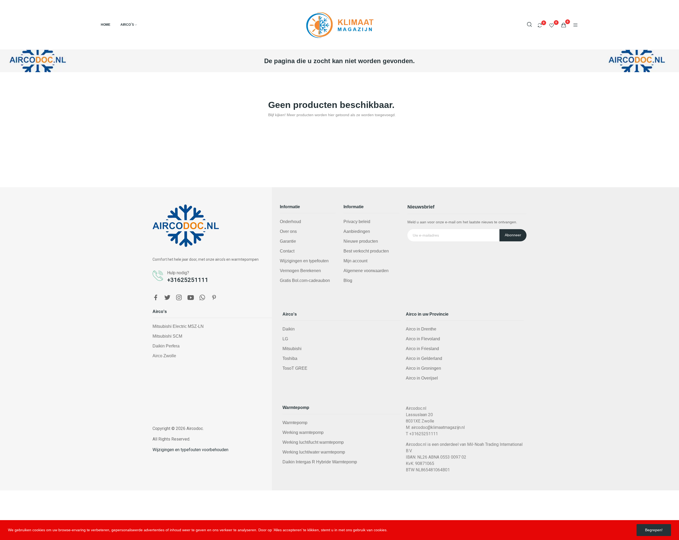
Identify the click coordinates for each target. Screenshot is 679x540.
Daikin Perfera (166, 346)
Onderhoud (290, 221)
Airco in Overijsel (422, 378)
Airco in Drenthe (421, 329)
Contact (287, 251)
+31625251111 (187, 280)
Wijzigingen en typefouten (304, 261)
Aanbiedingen (356, 231)
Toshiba (289, 358)
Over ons (288, 231)
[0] (539, 25)
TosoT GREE (294, 368)
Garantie (288, 241)
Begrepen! (654, 530)
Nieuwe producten (360, 241)
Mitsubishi (292, 348)
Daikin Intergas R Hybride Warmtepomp (319, 462)
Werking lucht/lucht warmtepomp (313, 442)
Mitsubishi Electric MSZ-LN (178, 326)
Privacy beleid (356, 221)
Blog (347, 280)
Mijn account (355, 261)
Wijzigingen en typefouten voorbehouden (190, 449)
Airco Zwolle (164, 356)
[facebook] (156, 297)
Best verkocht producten (366, 251)
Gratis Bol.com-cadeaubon (305, 280)
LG (285, 339)
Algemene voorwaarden (366, 270)
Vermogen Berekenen (300, 270)
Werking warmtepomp (303, 432)
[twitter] (167, 297)
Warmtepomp (294, 422)
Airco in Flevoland (423, 339)
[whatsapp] (202, 297)
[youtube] (191, 297)
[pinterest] (214, 297)
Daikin (288, 329)
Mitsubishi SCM (167, 336)
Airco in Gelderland (424, 358)
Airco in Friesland (422, 348)
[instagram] (179, 297)
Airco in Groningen (423, 368)
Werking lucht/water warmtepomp (313, 452)
